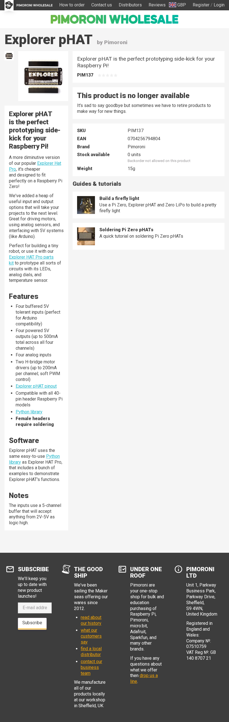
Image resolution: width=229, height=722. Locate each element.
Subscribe (32, 622)
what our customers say (91, 636)
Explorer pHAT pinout (36, 386)
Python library (29, 411)
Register (201, 5)
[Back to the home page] (114, 19)
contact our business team (91, 667)
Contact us (101, 5)
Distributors (130, 5)
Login (219, 5)
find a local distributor (91, 651)
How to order (72, 5)
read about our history (91, 620)
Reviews (157, 5)
